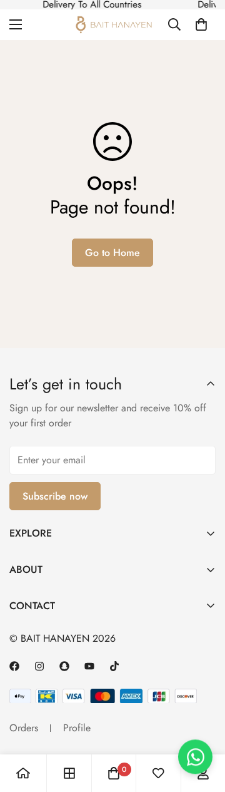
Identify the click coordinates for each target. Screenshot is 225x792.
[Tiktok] (114, 666)
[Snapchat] (64, 666)
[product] (23, 773)
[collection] (69, 773)
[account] (203, 773)
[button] (201, 24)
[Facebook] (14, 666)
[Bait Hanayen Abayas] (112, 24)
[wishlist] (158, 773)
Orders (23, 728)
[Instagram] (39, 666)
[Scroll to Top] (202, 701)
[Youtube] (89, 666)
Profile (77, 728)
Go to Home (112, 252)
